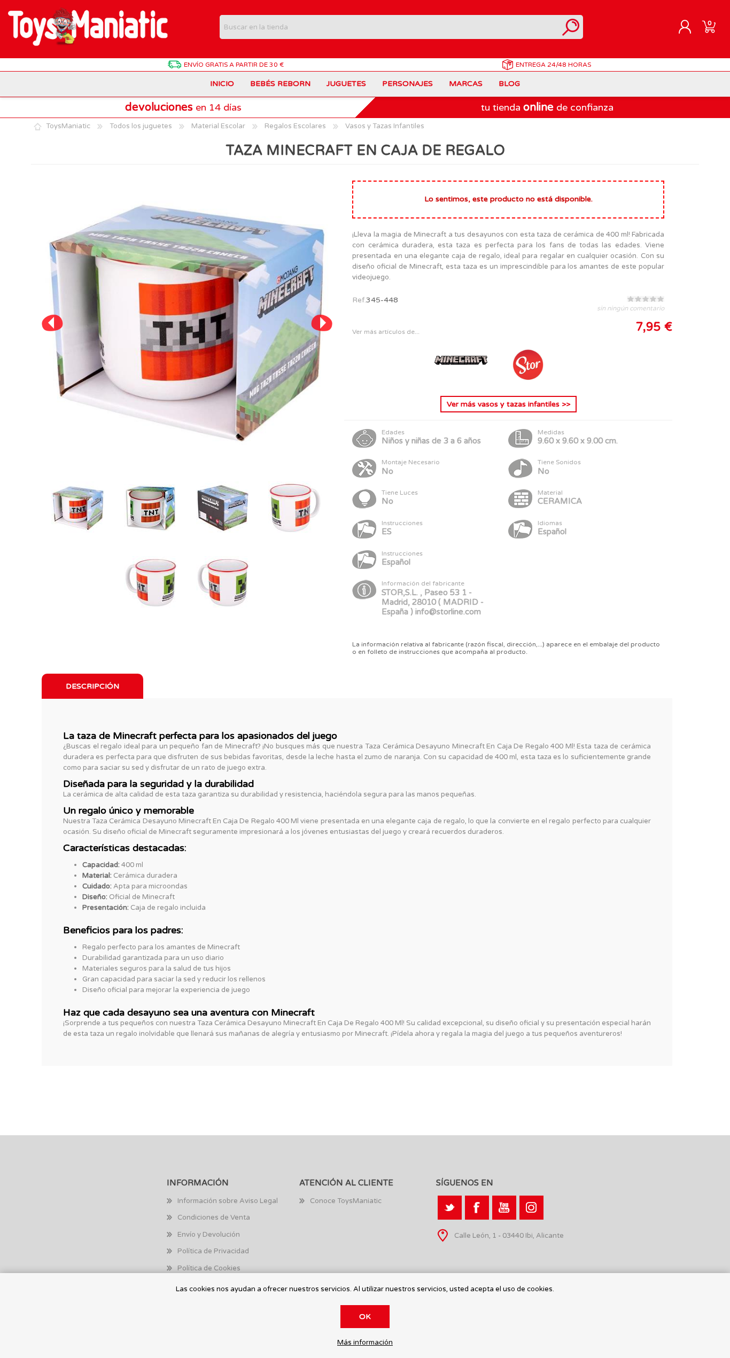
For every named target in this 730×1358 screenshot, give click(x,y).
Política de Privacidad (213, 1251)
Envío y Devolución (208, 1234)
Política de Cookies (208, 1268)
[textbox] (389, 27)
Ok (365, 1316)
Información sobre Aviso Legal (227, 1201)
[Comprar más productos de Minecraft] (462, 379)
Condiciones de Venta (213, 1217)
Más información (365, 1343)
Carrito (709, 27)
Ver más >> (508, 404)
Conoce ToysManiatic (346, 1201)
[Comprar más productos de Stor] (527, 379)
